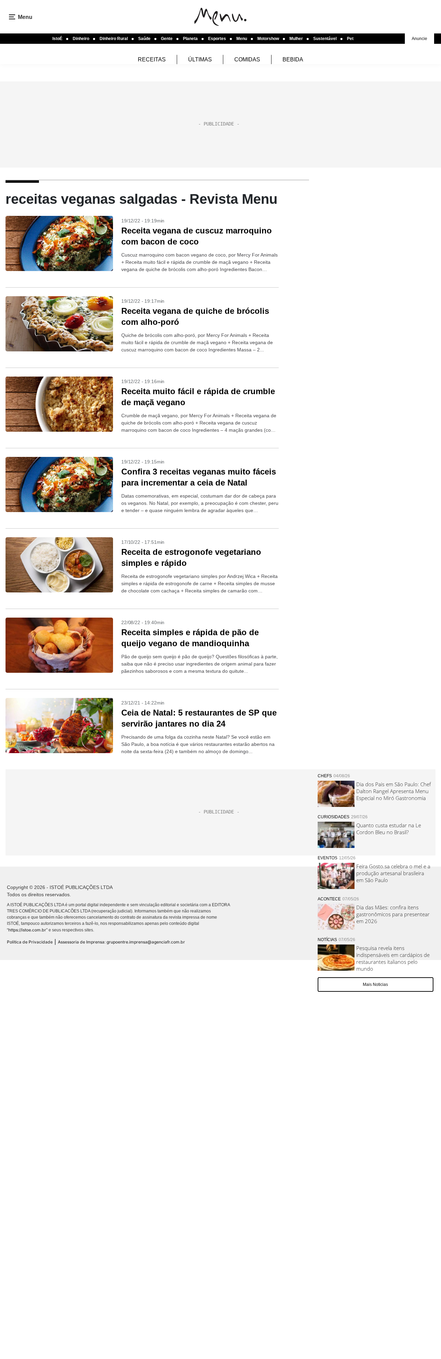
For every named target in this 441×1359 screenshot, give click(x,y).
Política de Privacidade (30, 942)
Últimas (200, 59)
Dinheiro (81, 38)
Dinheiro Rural (114, 38)
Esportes (217, 38)
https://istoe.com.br (27, 929)
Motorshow (268, 38)
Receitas (152, 59)
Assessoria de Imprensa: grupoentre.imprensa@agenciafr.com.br (121, 942)
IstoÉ (57, 38)
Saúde (144, 38)
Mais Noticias (375, 984)
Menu (241, 38)
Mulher (296, 38)
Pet (350, 38)
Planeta (190, 38)
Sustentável (325, 38)
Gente (167, 38)
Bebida (293, 59)
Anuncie (419, 38)
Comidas (247, 59)
